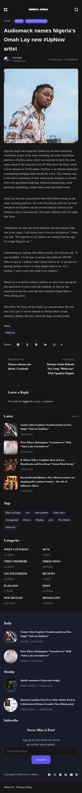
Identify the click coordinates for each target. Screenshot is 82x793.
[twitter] (27, 344)
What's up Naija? (36, 21)
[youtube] (71, 774)
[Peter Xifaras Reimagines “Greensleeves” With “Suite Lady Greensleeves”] (11, 447)
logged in (27, 401)
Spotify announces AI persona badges (40, 680)
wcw (46, 549)
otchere (17, 58)
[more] (61, 344)
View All (75, 416)
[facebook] (18, 344)
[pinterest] (36, 344)
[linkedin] (45, 344)
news (46, 585)
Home (7, 21)
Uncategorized (15, 573)
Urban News (51, 561)
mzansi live (51, 597)
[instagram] (60, 774)
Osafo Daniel (28, 686)
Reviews (49, 573)
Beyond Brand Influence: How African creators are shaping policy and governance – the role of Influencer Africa (47, 481)
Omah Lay (10, 332)
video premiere (15, 561)
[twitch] (77, 774)
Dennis (24, 641)
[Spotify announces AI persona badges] (11, 685)
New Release (13, 597)
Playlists (11, 585)
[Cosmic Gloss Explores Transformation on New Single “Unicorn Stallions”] (11, 430)
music (19, 21)
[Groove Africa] (41, 9)
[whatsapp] (54, 344)
